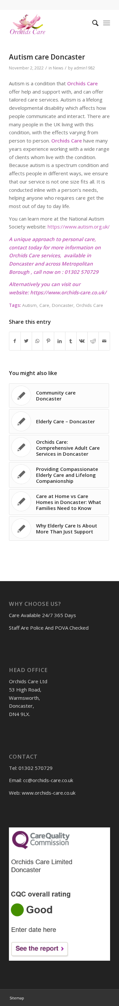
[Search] (92, 23)
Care (44, 305)
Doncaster (62, 305)
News (58, 68)
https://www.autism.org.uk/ (79, 226)
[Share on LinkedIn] (59, 341)
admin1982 (84, 68)
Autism (29, 305)
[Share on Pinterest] (48, 341)
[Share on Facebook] (14, 341)
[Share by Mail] (104, 341)
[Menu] (106, 23)
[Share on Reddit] (93, 341)
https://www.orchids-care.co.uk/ (68, 292)
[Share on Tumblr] (70, 341)
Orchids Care (89, 305)
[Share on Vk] (82, 341)
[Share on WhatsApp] (37, 341)
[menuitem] (92, 23)
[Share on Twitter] (26, 341)
